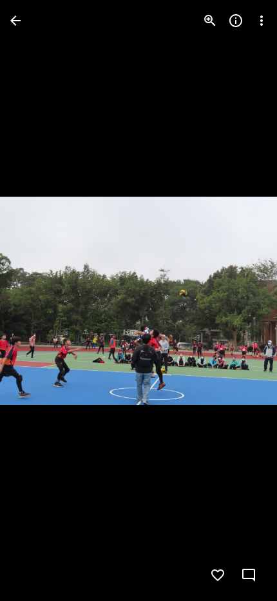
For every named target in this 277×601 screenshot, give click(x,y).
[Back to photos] (15, 20)
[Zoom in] (210, 21)
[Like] (217, 575)
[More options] (261, 21)
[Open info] (236, 21)
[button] (36, 300)
